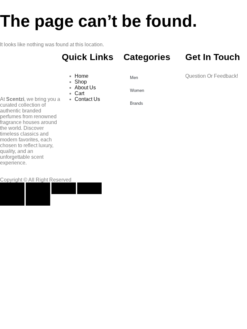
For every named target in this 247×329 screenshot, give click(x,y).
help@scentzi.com (206, 98)
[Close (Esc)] (89, 188)
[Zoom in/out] (12, 188)
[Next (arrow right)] (38, 200)
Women (137, 90)
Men (134, 77)
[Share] (63, 188)
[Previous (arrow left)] (12, 200)
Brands (136, 103)
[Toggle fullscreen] (38, 188)
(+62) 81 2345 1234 (207, 87)
